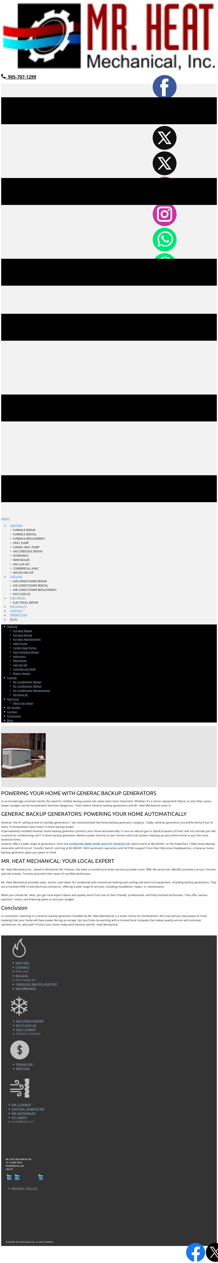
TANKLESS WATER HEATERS (36, 984)
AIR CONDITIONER (29, 1021)
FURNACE (23, 967)
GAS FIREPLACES (26, 988)
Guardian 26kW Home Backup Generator (99, 844)
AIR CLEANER (21, 1104)
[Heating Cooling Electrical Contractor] (109, 71)
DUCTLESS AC (26, 1025)
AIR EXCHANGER (23, 1113)
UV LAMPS (19, 1117)
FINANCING (24, 1064)
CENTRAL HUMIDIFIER (28, 1109)
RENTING (23, 1068)
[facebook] (196, 1261)
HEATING (22, 963)
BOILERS (22, 975)
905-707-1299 (21, 77)
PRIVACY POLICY (24, 1188)
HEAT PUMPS (26, 1029)
